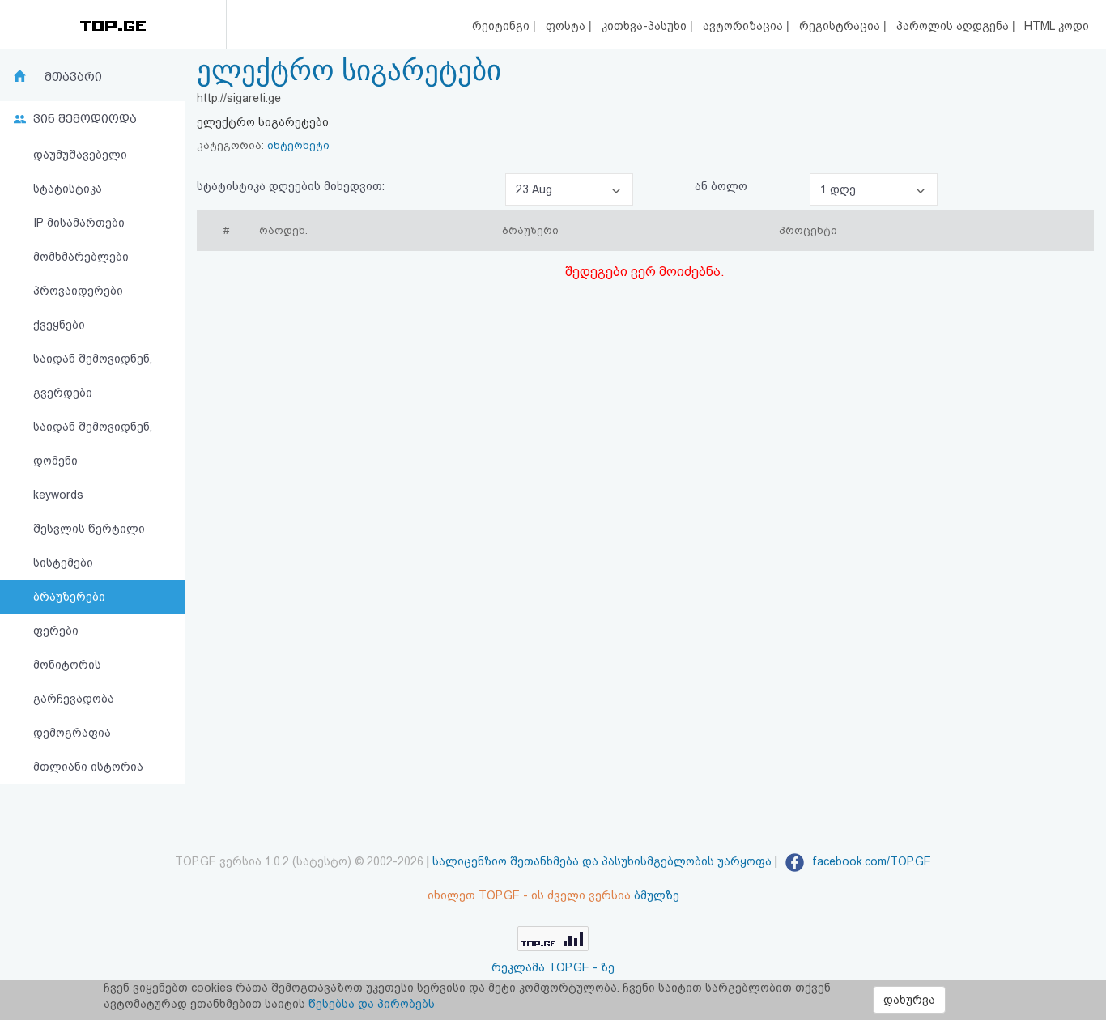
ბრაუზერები (69, 596)
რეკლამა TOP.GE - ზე (553, 967)
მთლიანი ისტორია (88, 766)
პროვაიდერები (78, 290)
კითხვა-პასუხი (646, 25)
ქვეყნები (59, 324)
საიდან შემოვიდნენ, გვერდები (92, 375)
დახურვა (909, 999)
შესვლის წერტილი (89, 528)
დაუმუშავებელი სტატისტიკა (80, 171)
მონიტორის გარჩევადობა (73, 681)
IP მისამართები (79, 222)
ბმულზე (656, 895)
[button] (569, 189)
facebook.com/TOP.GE (870, 861)
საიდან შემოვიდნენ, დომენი (92, 443)
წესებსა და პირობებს (371, 1003)
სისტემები (63, 562)
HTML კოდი (1056, 25)
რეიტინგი (502, 25)
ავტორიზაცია (744, 25)
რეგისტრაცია (841, 25)
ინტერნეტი (298, 145)
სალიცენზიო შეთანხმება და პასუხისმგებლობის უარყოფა (602, 861)
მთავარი (73, 77)
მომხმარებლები (81, 256)
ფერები (56, 630)
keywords (58, 494)
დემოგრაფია (72, 732)
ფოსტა (567, 25)
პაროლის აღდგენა (954, 25)
